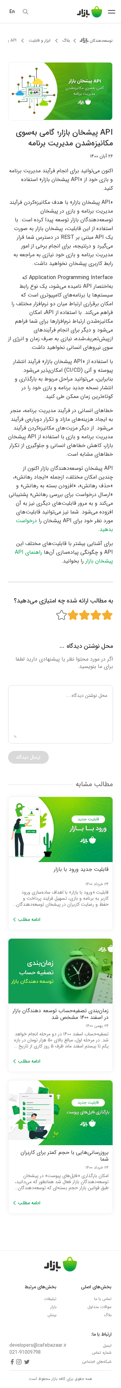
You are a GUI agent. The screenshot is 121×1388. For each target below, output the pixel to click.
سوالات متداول (99, 1307)
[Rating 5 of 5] (61, 615)
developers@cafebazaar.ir (38, 1345)
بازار (53, 1307)
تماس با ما (103, 1299)
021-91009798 (25, 1352)
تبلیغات (50, 1299)
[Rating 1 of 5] (107, 615)
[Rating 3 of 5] (84, 615)
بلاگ (66, 41)
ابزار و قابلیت (39, 41)
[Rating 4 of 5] (73, 615)
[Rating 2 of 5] (95, 615)
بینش (51, 1315)
